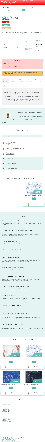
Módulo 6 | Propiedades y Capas (11, 168)
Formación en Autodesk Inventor (6, 410)
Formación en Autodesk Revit (6, 417)
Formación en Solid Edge (5, 411)
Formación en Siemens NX (5, 412)
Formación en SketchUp (5, 418)
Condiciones (21, 439)
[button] (22, 136)
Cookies (28, 439)
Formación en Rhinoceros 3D (6, 413)
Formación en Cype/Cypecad (6, 422)
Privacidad (25, 439)
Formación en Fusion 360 (5, 409)
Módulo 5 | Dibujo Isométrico (10, 165)
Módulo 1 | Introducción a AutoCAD (11, 136)
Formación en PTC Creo (5, 414)
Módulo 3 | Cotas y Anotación (10, 160)
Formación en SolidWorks (5, 408)
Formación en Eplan (5, 420)
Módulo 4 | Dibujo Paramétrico (10, 163)
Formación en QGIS (4, 423)
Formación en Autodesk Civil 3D (6, 419)
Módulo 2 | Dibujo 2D (9, 158)
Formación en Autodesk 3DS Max (6, 421)
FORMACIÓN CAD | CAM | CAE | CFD (7, 404)
